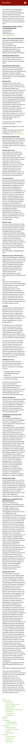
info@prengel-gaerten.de (9, 35)
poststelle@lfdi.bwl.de (18, 133)
